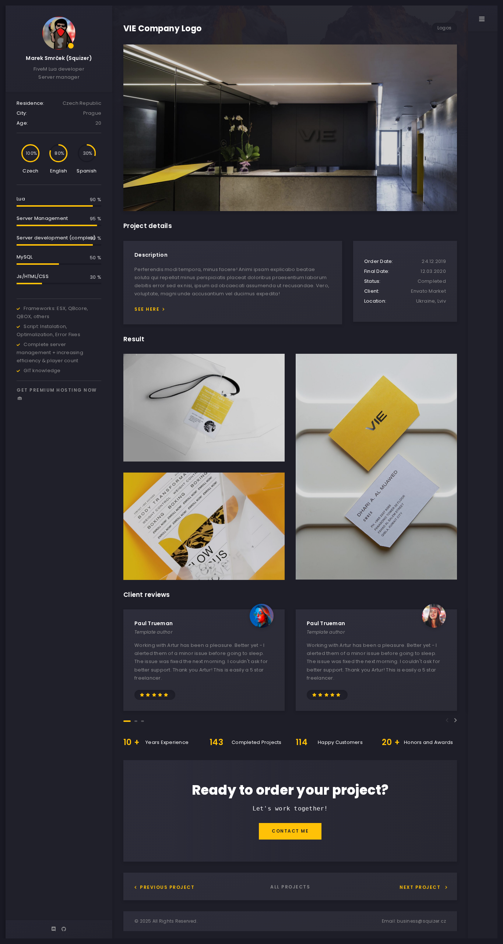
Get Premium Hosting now (57, 390)
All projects (290, 887)
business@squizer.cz (421, 921)
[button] (127, 721)
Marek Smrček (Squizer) (59, 58)
